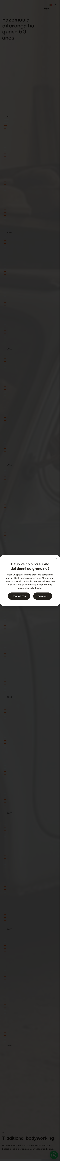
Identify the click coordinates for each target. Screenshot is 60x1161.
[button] (56, 559)
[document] (30, 580)
